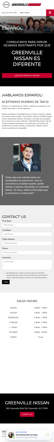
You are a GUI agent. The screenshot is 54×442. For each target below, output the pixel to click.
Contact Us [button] (27, 414)
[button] (9, 12)
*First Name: (7, 221)
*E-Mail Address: (8, 239)
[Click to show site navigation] (50, 12)
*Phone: (5, 248)
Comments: (6, 258)
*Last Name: (6, 230)
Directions (24, 12)
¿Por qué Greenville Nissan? (27, 75)
